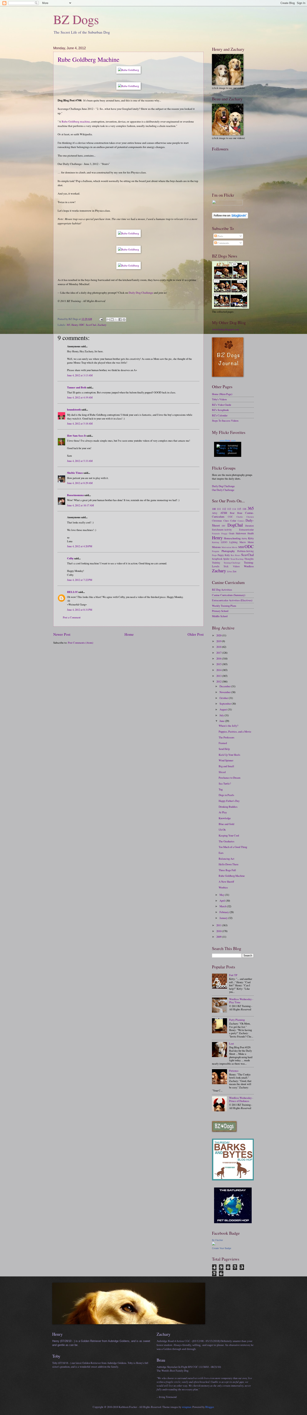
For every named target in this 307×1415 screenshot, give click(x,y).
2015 (219, 664)
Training (216, 562)
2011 (219, 925)
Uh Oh (222, 829)
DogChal (235, 525)
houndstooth (74, 409)
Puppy (221, 555)
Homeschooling (232, 538)
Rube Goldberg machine (76, 121)
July (222, 715)
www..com (228, 440)
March (223, 906)
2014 (219, 670)
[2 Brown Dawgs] (233, 1179)
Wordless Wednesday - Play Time (241, 1000)
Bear (232, 512)
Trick (225, 566)
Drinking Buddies (228, 807)
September (225, 703)
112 (224, 509)
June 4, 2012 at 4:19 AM (80, 397)
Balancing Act (226, 858)
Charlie (239, 516)
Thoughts (249, 558)
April (222, 900)
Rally (227, 555)
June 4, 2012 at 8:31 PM (79, 609)
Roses (237, 555)
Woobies (223, 887)
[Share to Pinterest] (124, 319)
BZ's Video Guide (221, 405)
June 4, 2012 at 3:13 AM (80, 375)
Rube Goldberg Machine (88, 59)
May (222, 895)
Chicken (250, 516)
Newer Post (61, 634)
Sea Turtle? (225, 783)
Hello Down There (228, 864)
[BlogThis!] (112, 319)
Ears (221, 853)
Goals (232, 533)
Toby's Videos (219, 399)
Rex (232, 555)
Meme (251, 542)
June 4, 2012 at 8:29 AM (80, 483)
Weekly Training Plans (224, 606)
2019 (219, 641)
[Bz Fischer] (213, 1244)
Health (250, 533)
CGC (230, 516)
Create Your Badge (221, 1248)
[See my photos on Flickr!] (227, 204)
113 (229, 509)
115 (239, 509)
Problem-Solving (245, 551)
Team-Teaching (237, 558)
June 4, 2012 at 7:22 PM (79, 580)
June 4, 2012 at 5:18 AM (80, 423)
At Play (223, 812)
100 (214, 509)
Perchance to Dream (229, 778)
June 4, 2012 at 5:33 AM (80, 461)
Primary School (220, 611)
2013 (219, 676)
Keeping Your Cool (229, 835)
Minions (216, 547)
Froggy (224, 533)
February (224, 912)
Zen (234, 571)
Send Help (224, 749)
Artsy (214, 512)
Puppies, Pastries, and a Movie (235, 731)
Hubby (244, 538)
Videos (236, 566)
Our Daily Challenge (223, 490)
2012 (219, 681)
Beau (239, 512)
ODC (82, 325)
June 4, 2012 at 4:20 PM (79, 546)
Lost (231, 1043)
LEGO (224, 542)
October (224, 698)
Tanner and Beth (76, 387)
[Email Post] (101, 319)
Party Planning (237, 1020)
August (223, 709)
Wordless (249, 566)
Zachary (102, 325)
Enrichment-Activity (222, 529)
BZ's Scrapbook (220, 410)
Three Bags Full (227, 870)
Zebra (229, 571)
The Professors (226, 737)
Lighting (233, 542)
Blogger (209, 1407)
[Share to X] (116, 319)
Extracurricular (246, 529)
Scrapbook (217, 558)
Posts (220, 236)
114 (234, 508)
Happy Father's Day (229, 801)
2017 (219, 652)
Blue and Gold (226, 824)
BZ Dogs (76, 19)
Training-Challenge (232, 562)
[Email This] (108, 319)
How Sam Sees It (76, 435)
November (225, 692)
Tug (221, 789)
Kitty (251, 538)
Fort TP (233, 975)
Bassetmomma (75, 495)
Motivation (226, 547)
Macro (243, 542)
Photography (228, 551)
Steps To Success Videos (225, 420)
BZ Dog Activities (222, 589)
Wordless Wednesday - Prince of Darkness (241, 1099)
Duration (249, 525)
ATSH (223, 513)
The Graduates (226, 841)
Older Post (196, 634)
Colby (70, 558)
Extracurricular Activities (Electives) (232, 600)
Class (226, 520)
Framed (223, 743)
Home (129, 634)
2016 (219, 658)
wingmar (186, 1407)
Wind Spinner (226, 760)
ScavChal (91, 325)
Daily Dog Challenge (141, 292)
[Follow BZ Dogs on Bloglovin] (230, 217)
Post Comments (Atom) (80, 642)
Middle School (220, 616)
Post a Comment (72, 617)
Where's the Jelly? (228, 726)
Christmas (217, 520)
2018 (219, 647)
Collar (233, 520)
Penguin (215, 551)
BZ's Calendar (219, 415)
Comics (241, 520)
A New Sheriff (226, 881)
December (225, 686)
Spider (226, 558)
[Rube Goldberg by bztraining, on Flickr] (128, 70)
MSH (241, 547)
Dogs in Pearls (226, 795)
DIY (223, 525)
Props (214, 555)
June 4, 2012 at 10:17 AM (80, 505)
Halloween (241, 533)
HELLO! (72, 592)
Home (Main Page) (222, 394)
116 (244, 509)
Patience (233, 1071)
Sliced (222, 772)
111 (219, 509)
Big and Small (226, 766)
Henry (74, 325)
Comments (223, 243)
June (222, 721)
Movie (234, 547)
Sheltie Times (75, 473)
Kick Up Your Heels (229, 755)
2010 (219, 931)
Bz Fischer (217, 1240)
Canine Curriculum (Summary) (228, 595)
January (223, 918)
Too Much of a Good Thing (233, 847)
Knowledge (225, 818)
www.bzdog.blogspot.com (225, 329)
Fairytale (216, 533)
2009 (219, 937)
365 (68, 325)
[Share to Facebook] (120, 319)
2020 (219, 635)
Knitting (215, 542)
